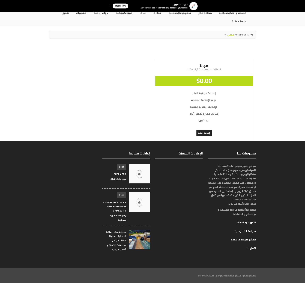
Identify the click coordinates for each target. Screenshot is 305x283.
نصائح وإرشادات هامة (243, 239)
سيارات (157, 13)
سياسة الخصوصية (245, 231)
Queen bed (119, 174)
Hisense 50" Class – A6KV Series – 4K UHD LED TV (114, 206)
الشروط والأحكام (246, 222)
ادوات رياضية (101, 13)
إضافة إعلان (204, 133)
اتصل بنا (251, 248)
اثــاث (143, 13)
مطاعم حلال (205, 13)
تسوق (65, 13)
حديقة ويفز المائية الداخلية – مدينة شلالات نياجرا (116, 236)
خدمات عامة (239, 21)
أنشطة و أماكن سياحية (232, 13)
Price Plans (240, 35)
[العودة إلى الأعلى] (11, 261)
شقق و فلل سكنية (180, 13)
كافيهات (81, 13)
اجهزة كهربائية (124, 13)
